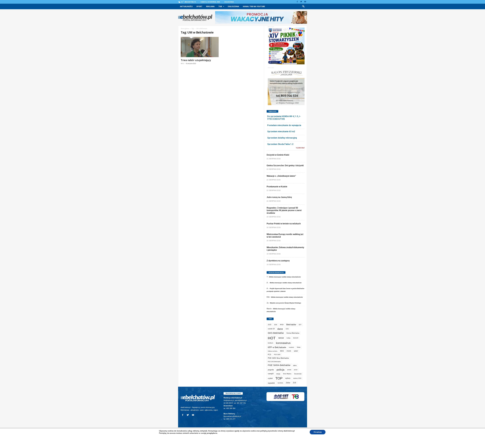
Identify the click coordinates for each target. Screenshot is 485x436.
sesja (278, 374)
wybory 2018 (297, 378)
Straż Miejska (287, 373)
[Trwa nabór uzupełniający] (200, 47)
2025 (269, 325)
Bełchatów (291, 324)
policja (280, 369)
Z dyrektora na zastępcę (278, 261)
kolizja (288, 338)
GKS (287, 329)
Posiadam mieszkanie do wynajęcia (284, 125)
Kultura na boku (272, 351)
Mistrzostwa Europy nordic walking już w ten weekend (285, 235)
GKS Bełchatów (276, 333)
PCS (269, 354)
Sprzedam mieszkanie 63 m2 (281, 131)
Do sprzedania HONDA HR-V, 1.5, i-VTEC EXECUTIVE (284, 117)
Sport (199, 6)
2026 (275, 324)
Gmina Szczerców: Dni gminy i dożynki (285, 165)
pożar (295, 369)
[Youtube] (305, 2)
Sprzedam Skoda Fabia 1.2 (280, 144)
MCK (282, 351)
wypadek (271, 383)
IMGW (281, 338)
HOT (272, 338)
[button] (303, 6)
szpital (270, 378)
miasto (289, 351)
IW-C (182, 63)
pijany (295, 365)
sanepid (270, 374)
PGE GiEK (277, 354)
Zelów (288, 383)
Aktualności (186, 6)
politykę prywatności (268, 431)
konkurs (270, 343)
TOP (279, 378)
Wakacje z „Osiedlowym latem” (281, 176)
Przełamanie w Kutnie (277, 187)
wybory (287, 378)
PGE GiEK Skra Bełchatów (278, 358)
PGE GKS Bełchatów (274, 361)
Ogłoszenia (229, 2)
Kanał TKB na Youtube (254, 6)
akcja (282, 324)
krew (298, 347)
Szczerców (297, 374)
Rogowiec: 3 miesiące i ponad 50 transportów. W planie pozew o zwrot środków (284, 210)
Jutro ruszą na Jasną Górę (279, 197)
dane (280, 329)
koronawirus (283, 342)
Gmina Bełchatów (292, 333)
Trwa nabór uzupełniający (196, 60)
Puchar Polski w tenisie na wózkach (284, 224)
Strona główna (185, 28)
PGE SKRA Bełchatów (279, 365)
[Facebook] (297, 2)
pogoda (271, 370)
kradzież (291, 347)
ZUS (294, 383)
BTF (300, 324)
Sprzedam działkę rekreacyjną (282, 137)
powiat (289, 369)
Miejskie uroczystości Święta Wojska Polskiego (285, 303)
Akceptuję (317, 432)
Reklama (210, 6)
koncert (295, 338)
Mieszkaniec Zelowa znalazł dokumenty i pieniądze (285, 248)
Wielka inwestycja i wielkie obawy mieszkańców (285, 277)
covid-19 (271, 329)
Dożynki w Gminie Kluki (278, 155)
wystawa (280, 383)
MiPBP (296, 351)
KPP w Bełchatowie (277, 347)
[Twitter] (301, 2)
